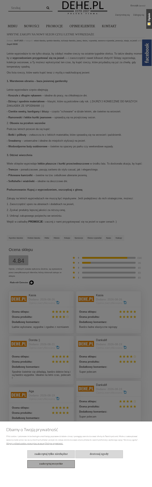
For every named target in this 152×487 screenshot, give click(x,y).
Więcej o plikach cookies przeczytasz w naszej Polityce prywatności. (34, 443)
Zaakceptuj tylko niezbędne (51, 454)
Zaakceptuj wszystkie (51, 464)
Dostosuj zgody (99, 454)
